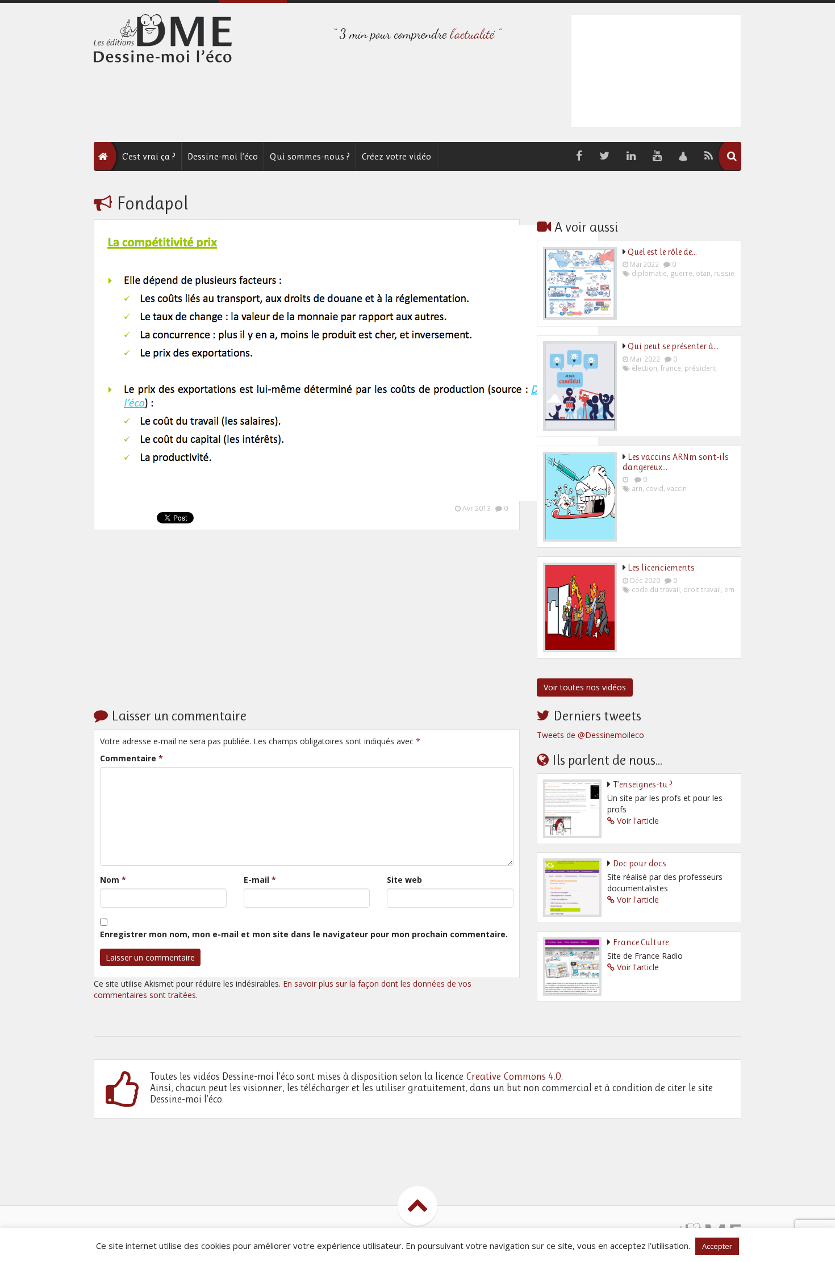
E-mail (260, 879)
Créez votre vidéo (396, 156)
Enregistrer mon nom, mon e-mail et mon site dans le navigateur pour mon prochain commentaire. (304, 934)
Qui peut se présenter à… (673, 346)
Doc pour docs (639, 863)
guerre (681, 273)
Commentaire (131, 758)
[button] (731, 156)
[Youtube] (657, 156)
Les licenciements (661, 567)
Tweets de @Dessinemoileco (590, 734)
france (671, 367)
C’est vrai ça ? (149, 156)
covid (654, 488)
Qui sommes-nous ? (310, 156)
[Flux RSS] (709, 156)
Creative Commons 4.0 (513, 1076)
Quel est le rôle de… (662, 251)
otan (703, 273)
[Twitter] (604, 156)
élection (644, 367)
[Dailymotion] (683, 156)
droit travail (702, 589)
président (700, 367)
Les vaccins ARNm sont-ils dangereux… (676, 461)
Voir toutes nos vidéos (585, 687)
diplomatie (649, 273)
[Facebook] (579, 156)
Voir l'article (638, 820)
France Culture (641, 942)
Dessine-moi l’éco (222, 156)
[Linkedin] (631, 156)
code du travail (656, 589)
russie (724, 273)
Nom (113, 879)
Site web (404, 879)
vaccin (677, 488)
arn (637, 488)
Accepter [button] (717, 1246)
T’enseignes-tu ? (643, 784)
